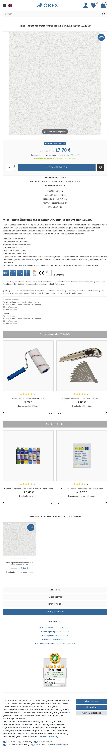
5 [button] (58, 413)
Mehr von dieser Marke (55, 195)
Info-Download (55, 207)
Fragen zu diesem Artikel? (55, 199)
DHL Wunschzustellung (18, 744)
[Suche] (103, 14)
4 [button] (58, 503)
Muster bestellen (55, 191)
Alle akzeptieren (91, 701)
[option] (28, 373)
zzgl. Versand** (73, 155)
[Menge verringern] (14, 169)
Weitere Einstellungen (58, 744)
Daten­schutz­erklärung (48, 736)
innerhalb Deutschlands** (56, 644)
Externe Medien (46, 741)
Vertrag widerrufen (55, 611)
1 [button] (49, 413)
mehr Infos (59, 275)
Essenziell (11, 741)
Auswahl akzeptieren (91, 713)
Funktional (40, 744)
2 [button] (51, 413)
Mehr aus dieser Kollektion (55, 203)
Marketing (27, 741)
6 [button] (60, 413)
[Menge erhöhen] (14, 166)
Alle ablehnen (92, 707)
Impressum (26, 733)
